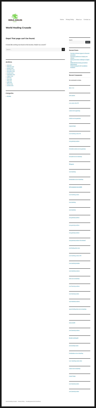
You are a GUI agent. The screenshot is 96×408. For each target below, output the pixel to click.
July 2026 (9, 65)
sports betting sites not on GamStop (77, 309)
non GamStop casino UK (75, 133)
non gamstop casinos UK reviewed (77, 240)
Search (70, 40)
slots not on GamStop (74, 278)
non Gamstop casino (74, 294)
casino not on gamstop (74, 110)
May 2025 (9, 81)
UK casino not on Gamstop (75, 156)
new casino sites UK (74, 103)
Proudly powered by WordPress (33, 401)
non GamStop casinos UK (75, 255)
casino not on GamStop (74, 368)
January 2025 (10, 85)
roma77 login (72, 376)
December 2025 (11, 70)
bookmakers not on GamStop (76, 179)
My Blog (9, 96)
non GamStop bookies (74, 263)
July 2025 (9, 77)
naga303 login (72, 126)
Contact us (87, 19)
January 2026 (10, 68)
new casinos (72, 95)
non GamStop (72, 171)
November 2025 (11, 71)
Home (62, 19)
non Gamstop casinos (74, 286)
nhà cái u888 (72, 322)
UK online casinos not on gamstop (77, 149)
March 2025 (10, 84)
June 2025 (9, 79)
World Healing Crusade (18, 27)
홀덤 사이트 (71, 88)
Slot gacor (71, 164)
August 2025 (10, 76)
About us (79, 19)
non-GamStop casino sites (75, 361)
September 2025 (11, 74)
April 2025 (9, 82)
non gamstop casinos (74, 141)
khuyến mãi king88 (73, 338)
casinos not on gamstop (75, 118)
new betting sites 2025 (74, 248)
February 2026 (10, 66)
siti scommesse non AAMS (75, 187)
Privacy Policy (70, 19)
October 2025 (10, 73)
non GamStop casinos (74, 271)
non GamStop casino (74, 194)
